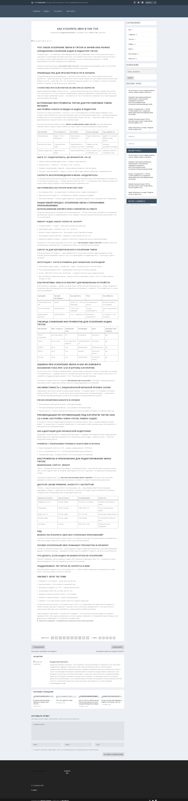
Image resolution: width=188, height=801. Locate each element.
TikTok (91, 32)
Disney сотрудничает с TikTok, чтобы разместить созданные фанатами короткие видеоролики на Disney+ (140, 111)
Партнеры (70, 11)
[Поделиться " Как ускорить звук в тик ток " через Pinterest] (68, 638)
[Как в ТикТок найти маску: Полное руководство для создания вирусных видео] (89, 696)
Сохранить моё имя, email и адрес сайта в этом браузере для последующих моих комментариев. (66, 750)
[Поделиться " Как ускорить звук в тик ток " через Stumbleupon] (80, 638)
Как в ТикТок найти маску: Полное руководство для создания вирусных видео (89, 702)
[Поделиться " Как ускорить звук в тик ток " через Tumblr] (64, 638)
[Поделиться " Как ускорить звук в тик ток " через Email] (84, 638)
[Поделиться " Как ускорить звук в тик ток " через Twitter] (56, 638)
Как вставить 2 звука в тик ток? (90, 243)
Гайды (130, 44)
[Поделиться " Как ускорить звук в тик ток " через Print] (88, 638)
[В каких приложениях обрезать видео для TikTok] (43, 696)
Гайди (46, 11)
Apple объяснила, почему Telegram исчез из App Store (141, 128)
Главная (36, 11)
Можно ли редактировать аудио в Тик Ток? (81, 124)
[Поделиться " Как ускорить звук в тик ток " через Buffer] (76, 638)
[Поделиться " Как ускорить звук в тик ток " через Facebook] (52, 638)
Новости (131, 59)
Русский (57, 11)
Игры (130, 49)
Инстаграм (132, 54)
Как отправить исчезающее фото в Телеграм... (62, 2)
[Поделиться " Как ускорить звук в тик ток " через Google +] (60, 638)
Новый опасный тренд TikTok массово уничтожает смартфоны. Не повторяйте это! (140, 121)
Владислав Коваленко (68, 32)
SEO (129, 30)
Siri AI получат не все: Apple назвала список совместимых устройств (141, 91)
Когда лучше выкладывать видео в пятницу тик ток (111, 701)
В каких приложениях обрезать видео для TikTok (41, 702)
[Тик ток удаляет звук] (66, 696)
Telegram (131, 34)
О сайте (34, 790)
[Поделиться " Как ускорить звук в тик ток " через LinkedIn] (72, 638)
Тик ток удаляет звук (64, 700)
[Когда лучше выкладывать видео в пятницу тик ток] (111, 696)
